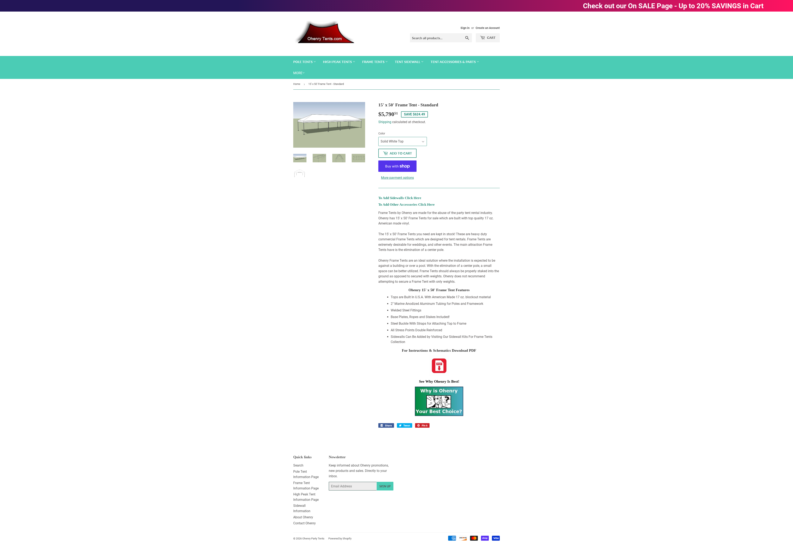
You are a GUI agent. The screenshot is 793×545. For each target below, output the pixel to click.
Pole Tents (303, 62)
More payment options (397, 178)
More (297, 73)
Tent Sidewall (408, 62)
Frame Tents (373, 62)
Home (296, 83)
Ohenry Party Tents (313, 538)
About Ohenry (303, 517)
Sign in (465, 28)
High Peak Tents (338, 62)
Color (381, 133)
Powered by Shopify (339, 538)
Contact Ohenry (304, 523)
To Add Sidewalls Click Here (399, 198)
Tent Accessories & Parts (454, 62)
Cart (491, 37)
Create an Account (488, 28)
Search (298, 465)
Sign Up (385, 486)
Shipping (384, 122)
